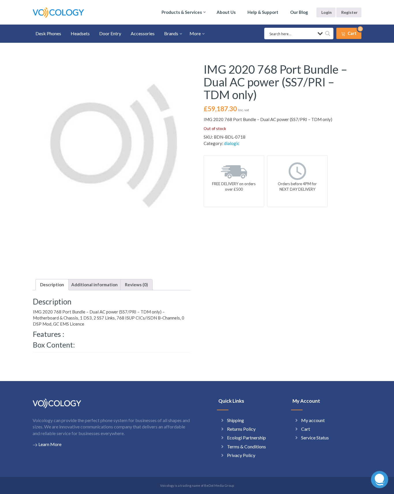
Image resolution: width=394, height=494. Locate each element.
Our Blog (299, 12)
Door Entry (110, 33)
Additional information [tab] (94, 284)
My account (313, 420)
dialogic (231, 143)
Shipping (235, 420)
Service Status (315, 437)
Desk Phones (48, 33)
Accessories (143, 33)
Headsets (80, 33)
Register (349, 12)
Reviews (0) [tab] (136, 284)
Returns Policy (241, 429)
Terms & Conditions (246, 446)
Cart (305, 429)
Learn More (49, 444)
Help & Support (262, 12)
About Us (226, 12)
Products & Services (182, 12)
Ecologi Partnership (246, 437)
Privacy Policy (241, 455)
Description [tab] (52, 284)
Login (326, 12)
